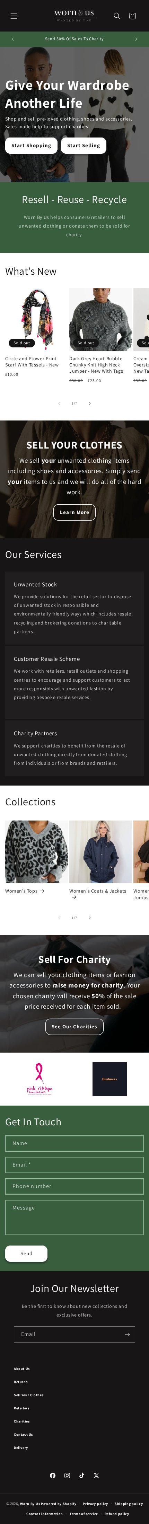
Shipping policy (129, 1503)
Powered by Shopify (59, 1503)
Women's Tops (21, 891)
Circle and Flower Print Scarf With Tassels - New (32, 361)
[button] (13, 16)
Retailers (21, 1408)
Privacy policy (95, 1503)
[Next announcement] (136, 39)
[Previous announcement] (12, 39)
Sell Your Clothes (28, 1395)
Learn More (74, 512)
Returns (20, 1382)
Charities (21, 1421)
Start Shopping (31, 145)
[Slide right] (89, 403)
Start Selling (83, 145)
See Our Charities (74, 1026)
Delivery (21, 1447)
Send (26, 1253)
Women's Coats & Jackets (97, 891)
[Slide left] (59, 403)
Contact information (44, 1514)
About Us (22, 1368)
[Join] (127, 1334)
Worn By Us (30, 1503)
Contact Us (23, 1434)
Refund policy (117, 1514)
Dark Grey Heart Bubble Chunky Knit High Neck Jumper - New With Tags (96, 364)
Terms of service (84, 1514)
